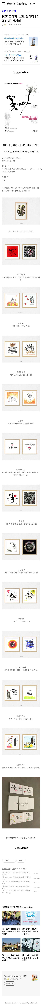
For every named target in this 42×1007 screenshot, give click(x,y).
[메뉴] (3, 3)
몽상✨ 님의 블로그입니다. (13, 979)
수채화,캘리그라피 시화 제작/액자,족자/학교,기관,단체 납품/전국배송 (14, 59)
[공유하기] (10, 860)
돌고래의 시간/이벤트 (9, 11)
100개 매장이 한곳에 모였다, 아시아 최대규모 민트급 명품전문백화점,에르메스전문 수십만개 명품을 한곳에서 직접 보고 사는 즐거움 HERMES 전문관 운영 (14, 42)
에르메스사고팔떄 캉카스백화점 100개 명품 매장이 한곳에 (14, 38)
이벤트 (13, 869)
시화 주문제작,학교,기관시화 (13, 54)
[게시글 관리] (13, 860)
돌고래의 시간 (6, 869)
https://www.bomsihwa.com (15, 51)
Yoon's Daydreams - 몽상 (21, 3)
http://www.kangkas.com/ (14, 35)
